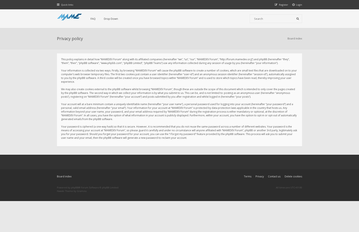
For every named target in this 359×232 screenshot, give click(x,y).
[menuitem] (297, 4)
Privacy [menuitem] (260, 176)
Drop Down (111, 19)
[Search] (298, 19)
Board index (64, 176)
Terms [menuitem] (247, 176)
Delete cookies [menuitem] (293, 176)
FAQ (93, 19)
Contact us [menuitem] (274, 176)
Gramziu (82, 191)
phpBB (74, 187)
